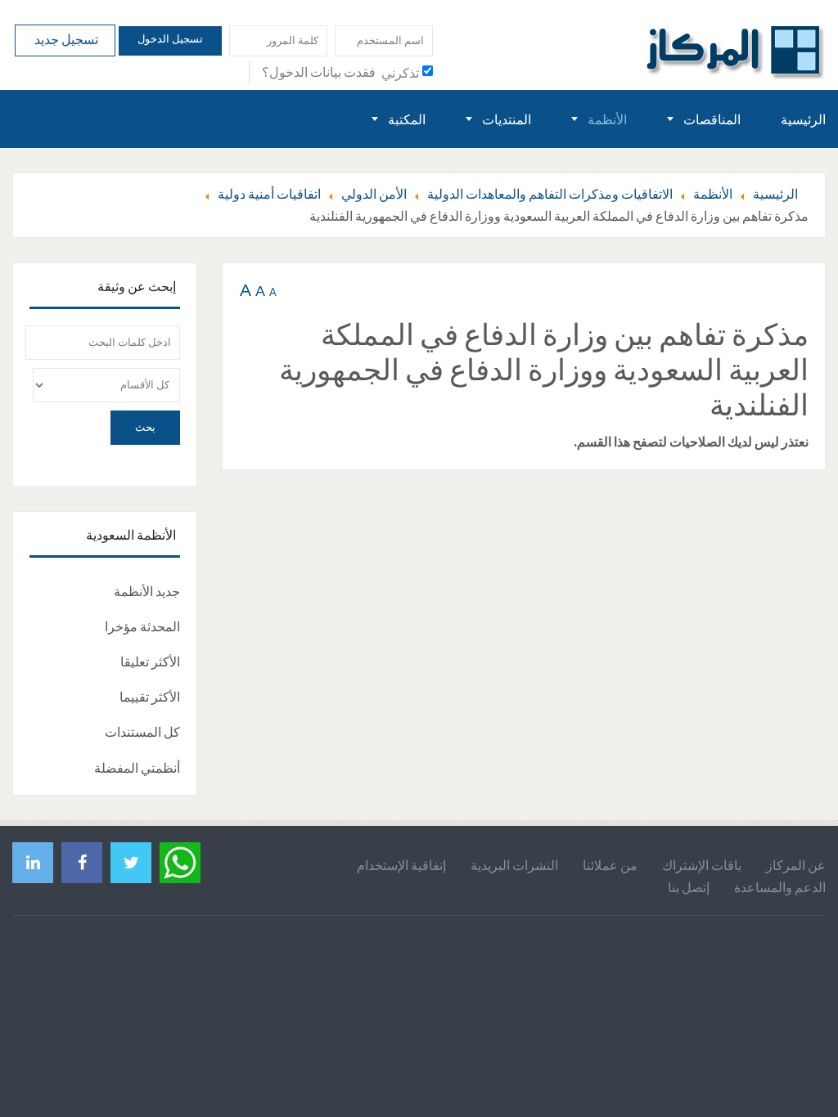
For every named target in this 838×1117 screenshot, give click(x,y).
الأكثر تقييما (149, 697)
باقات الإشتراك (701, 865)
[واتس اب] (180, 860)
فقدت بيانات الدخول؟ (319, 72)
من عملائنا (610, 865)
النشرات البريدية (514, 865)
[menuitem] (803, 119)
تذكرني (400, 73)
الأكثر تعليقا (150, 661)
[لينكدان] (32, 862)
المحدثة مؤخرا (142, 626)
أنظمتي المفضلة (137, 768)
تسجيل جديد (65, 39)
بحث (145, 427)
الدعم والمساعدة (780, 887)
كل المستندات (142, 732)
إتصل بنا (689, 887)
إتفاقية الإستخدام (401, 865)
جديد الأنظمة (147, 591)
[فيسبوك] (81, 862)
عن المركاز (796, 865)
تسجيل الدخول (170, 39)
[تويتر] (130, 862)
